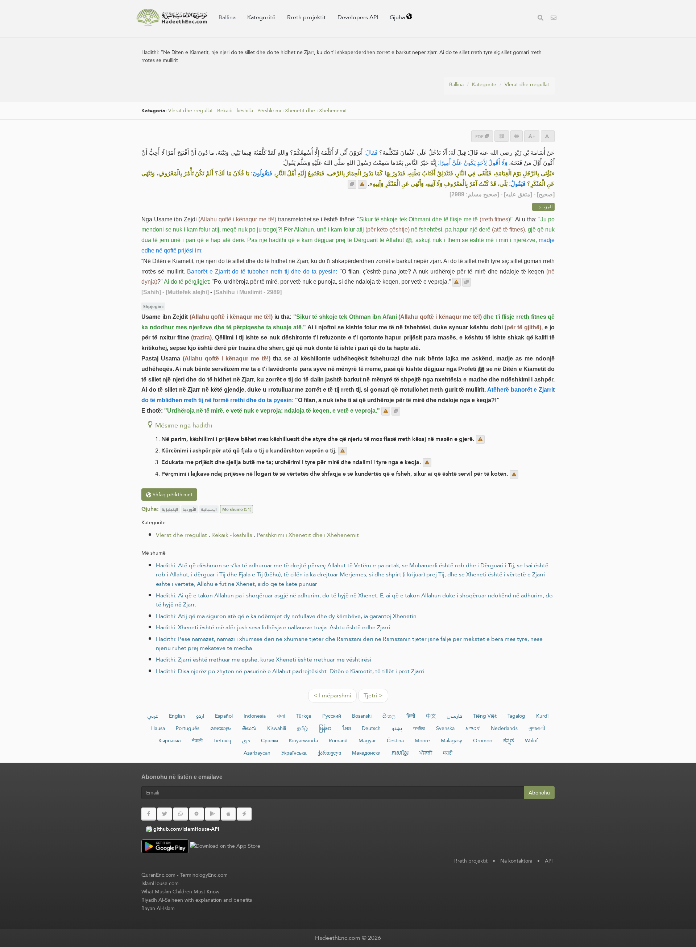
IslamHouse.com (160, 883)
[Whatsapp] (180, 814)
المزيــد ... (543, 206)
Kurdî (542, 716)
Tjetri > (373, 695)
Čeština (395, 740)
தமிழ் (302, 728)
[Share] (501, 136)
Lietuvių (222, 740)
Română (338, 740)
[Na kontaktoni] (553, 18)
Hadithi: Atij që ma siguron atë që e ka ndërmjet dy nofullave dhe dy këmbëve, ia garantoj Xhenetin (286, 616)
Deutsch (371, 728)
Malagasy (451, 740)
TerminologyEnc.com (204, 875)
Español (224, 716)
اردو (200, 716)
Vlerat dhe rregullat (527, 84)
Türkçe (303, 716)
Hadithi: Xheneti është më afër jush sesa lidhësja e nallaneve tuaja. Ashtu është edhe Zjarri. (274, 627)
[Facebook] (148, 814)
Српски (269, 740)
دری (246, 740)
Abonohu (539, 792)
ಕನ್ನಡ (508, 740)
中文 (431, 716)
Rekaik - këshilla (235, 110)
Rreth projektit (306, 17)
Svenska (445, 728)
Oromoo (482, 740)
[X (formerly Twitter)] (164, 814)
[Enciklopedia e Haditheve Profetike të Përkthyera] (172, 17)
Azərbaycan (257, 753)
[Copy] (352, 184)
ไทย (346, 728)
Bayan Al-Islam (158, 908)
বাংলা (281, 716)
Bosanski (362, 716)
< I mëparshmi (332, 695)
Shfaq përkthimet (171, 494)
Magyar (367, 740)
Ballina (227, 17)
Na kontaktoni (516, 860)
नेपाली (197, 740)
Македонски (366, 753)
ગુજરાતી (537, 728)
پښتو (397, 728)
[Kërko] (540, 18)
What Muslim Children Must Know (180, 891)
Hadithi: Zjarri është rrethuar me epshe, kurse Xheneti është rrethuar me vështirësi (263, 659)
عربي (153, 716)
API (549, 860)
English (177, 716)
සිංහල (388, 716)
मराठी (447, 753)
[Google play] (212, 814)
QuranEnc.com (158, 875)
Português (187, 728)
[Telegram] (196, 814)
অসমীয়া (419, 728)
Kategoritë (261, 17)
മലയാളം (220, 728)
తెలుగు (249, 728)
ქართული (329, 753)
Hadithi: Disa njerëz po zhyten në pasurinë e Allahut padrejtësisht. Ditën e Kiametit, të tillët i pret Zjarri (290, 671)
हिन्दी (410, 716)
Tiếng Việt (485, 716)
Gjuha (398, 17)
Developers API (357, 17)
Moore (422, 740)
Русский (331, 716)
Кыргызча (169, 740)
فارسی (454, 716)
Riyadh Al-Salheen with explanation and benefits (196, 900)
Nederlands (504, 728)
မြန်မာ (325, 728)
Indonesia (255, 716)
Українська (294, 753)
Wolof (531, 740)
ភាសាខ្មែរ (400, 753)
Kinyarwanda (303, 740)
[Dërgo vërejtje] (362, 184)
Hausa (158, 728)
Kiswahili (276, 728)
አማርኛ (472, 728)
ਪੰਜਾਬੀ (425, 753)
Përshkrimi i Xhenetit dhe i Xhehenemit (302, 110)
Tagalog (516, 716)
